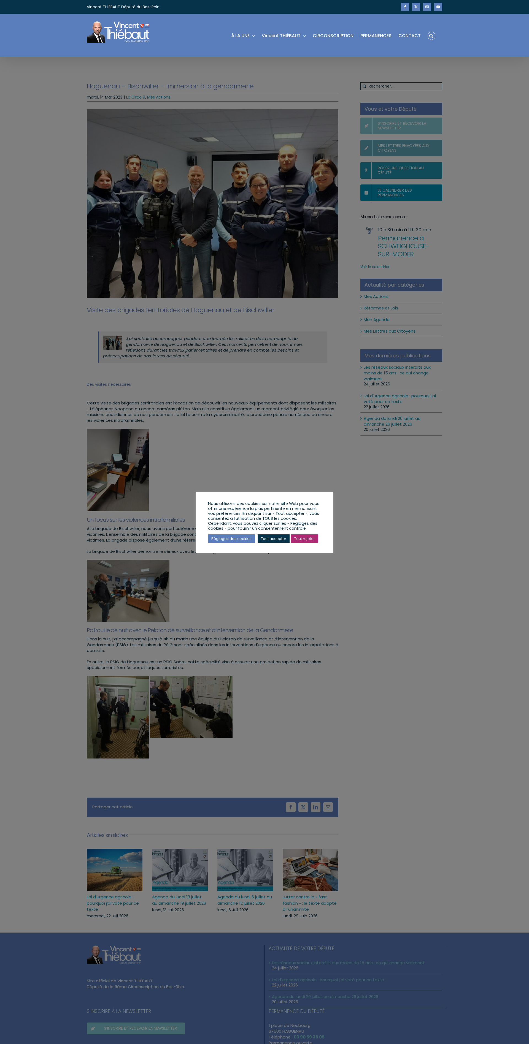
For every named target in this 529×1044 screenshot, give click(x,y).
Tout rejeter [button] (304, 538)
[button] (431, 35)
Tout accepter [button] (273, 538)
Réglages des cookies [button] (231, 538)
